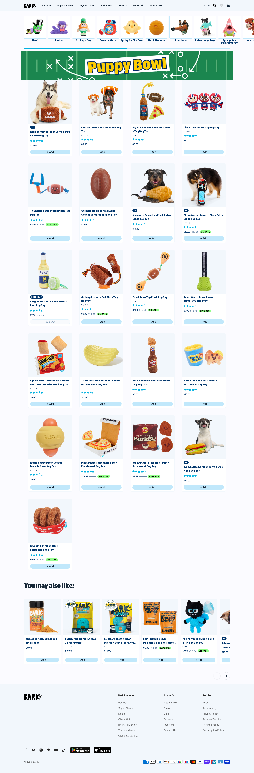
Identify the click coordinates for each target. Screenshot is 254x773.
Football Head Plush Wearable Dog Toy (101, 129)
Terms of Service (212, 719)
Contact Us (170, 730)
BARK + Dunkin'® (127, 724)
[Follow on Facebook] (26, 750)
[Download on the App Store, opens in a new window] (102, 750)
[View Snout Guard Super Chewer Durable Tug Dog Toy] (204, 272)
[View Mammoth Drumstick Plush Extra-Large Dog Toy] (152, 185)
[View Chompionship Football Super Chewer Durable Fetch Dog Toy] (101, 185)
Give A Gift (124, 719)
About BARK (170, 702)
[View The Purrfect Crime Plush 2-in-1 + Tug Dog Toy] (199, 617)
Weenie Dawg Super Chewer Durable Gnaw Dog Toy (46, 464)
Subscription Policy (213, 730)
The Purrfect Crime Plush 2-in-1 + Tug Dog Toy (198, 641)
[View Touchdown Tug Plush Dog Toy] (152, 272)
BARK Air (138, 5)
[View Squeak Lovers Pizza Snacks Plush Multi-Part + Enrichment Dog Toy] (50, 355)
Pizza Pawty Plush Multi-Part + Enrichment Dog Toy (99, 464)
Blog (166, 713)
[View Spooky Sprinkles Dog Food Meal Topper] (42, 617)
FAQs (205, 702)
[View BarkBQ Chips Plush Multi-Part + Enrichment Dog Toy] (152, 437)
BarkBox (46, 5)
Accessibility (210, 708)
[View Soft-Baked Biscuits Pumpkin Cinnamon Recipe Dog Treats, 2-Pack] (160, 617)
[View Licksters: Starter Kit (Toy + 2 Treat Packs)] (81, 617)
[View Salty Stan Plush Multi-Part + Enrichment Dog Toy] (204, 355)
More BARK (155, 5)
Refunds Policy (211, 724)
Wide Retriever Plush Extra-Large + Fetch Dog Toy (50, 133)
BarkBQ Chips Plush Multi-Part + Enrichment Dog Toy (150, 464)
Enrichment (106, 5)
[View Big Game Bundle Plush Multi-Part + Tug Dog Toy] (152, 102)
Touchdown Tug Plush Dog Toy (149, 297)
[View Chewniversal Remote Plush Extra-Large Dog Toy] (204, 185)
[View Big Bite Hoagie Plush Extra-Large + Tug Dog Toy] (204, 437)
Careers (168, 719)
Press (167, 708)
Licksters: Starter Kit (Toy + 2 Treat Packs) (81, 641)
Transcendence (126, 730)
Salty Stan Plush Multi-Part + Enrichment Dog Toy (200, 382)
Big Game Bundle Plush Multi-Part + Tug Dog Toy (152, 129)
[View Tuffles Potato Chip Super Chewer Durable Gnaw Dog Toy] (101, 355)
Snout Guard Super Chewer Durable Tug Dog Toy (199, 299)
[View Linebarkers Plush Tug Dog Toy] (204, 102)
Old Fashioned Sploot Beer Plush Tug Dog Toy (151, 382)
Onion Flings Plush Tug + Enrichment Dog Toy (44, 548)
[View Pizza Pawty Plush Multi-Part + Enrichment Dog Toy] (101, 437)
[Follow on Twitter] (34, 750)
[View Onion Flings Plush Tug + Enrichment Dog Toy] (50, 521)
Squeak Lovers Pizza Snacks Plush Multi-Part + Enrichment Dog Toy (49, 382)
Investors (169, 724)
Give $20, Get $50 (128, 735)
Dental (121, 713)
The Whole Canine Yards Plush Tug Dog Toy (50, 212)
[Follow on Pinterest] (49, 750)
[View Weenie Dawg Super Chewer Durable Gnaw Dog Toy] (50, 437)
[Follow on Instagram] (41, 750)
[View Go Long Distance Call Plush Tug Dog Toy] (101, 272)
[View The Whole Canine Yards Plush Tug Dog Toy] (50, 185)
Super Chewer (65, 5)
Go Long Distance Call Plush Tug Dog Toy (99, 299)
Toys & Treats (87, 5)
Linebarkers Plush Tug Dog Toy (201, 127)
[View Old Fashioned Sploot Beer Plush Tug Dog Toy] (152, 355)
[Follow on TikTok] (64, 750)
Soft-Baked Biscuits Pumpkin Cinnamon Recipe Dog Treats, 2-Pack (158, 641)
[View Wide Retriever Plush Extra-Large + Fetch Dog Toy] (50, 102)
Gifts (122, 5)
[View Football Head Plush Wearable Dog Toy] (101, 102)
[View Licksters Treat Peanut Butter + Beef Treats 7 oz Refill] (120, 617)
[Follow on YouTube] (56, 750)
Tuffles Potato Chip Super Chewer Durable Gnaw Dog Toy (101, 382)
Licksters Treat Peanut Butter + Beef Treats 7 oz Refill (119, 641)
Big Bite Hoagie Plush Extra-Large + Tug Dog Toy (203, 468)
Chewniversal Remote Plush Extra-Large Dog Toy (204, 217)
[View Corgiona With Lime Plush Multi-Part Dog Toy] (50, 272)
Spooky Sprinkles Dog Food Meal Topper (41, 641)
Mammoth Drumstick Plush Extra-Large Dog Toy (152, 217)
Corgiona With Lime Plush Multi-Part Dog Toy (48, 303)
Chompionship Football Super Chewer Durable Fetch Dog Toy (99, 212)
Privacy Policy (210, 713)
